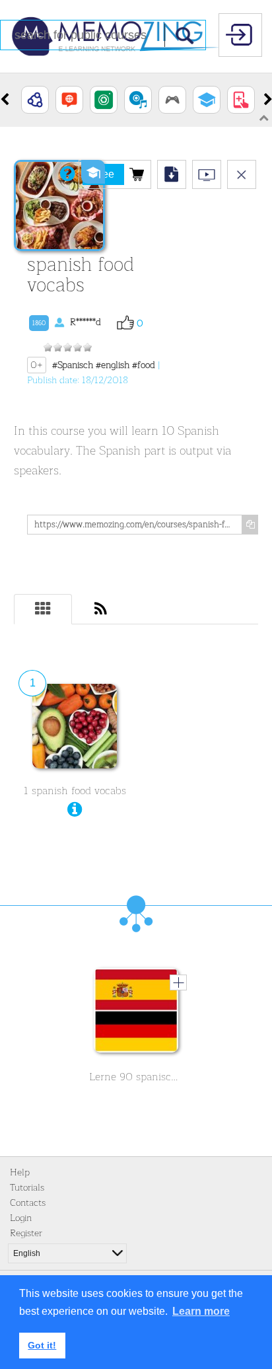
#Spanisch (72, 365)
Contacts (28, 1202)
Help (20, 1172)
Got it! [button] (42, 1345)
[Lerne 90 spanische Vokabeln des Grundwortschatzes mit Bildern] (136, 1013)
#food (143, 365)
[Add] (178, 982)
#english (112, 365)
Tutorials (27, 1187)
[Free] (136, 173)
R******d (66, 322)
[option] (35, 100)
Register (26, 1233)
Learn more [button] (201, 1311)
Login (21, 1218)
